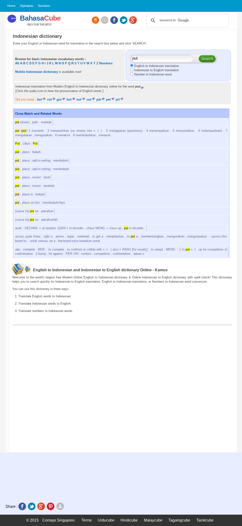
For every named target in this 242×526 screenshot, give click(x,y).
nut (79, 99)
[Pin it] (51, 507)
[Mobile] (96, 21)
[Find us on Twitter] (124, 20)
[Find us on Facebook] (114, 20)
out (88, 99)
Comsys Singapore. (58, 520)
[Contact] (105, 20)
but (39, 99)
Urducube (106, 520)
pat (98, 99)
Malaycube (153, 520)
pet (108, 99)
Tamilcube (205, 520)
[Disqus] (122, 388)
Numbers (105, 63)
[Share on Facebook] (22, 507)
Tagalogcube (179, 520)
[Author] (60, 506)
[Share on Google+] (41, 507)
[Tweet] (32, 507)
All (17, 63)
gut (59, 99)
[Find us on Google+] (133, 20)
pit (118, 99)
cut (49, 99)
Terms (87, 520)
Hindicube (129, 520)
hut (69, 99)
